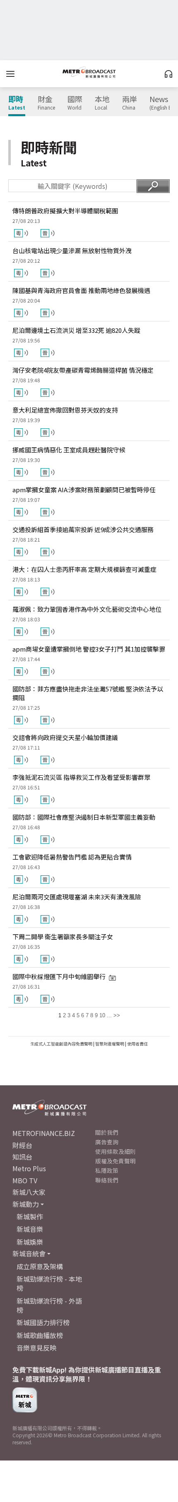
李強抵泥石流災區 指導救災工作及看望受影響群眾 (81, 777)
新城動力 (25, 1204)
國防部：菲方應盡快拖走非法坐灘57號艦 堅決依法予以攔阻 (87, 693)
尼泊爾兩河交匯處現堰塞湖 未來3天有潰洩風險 (76, 896)
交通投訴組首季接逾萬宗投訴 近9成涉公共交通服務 (83, 529)
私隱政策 (106, 1170)
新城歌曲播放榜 (40, 1335)
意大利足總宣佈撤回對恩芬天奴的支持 (65, 409)
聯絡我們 (106, 1180)
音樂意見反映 (36, 1348)
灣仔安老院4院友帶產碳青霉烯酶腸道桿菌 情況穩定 (83, 370)
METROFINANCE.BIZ (43, 1133)
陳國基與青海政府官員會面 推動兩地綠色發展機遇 (81, 290)
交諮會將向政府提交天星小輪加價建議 (65, 737)
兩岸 (129, 103)
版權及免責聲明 (115, 1161)
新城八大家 (29, 1192)
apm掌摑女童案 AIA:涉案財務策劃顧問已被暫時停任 (84, 489)
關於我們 (106, 1132)
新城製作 (30, 1216)
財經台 (22, 1145)
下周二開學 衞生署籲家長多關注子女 (62, 936)
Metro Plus (29, 1168)
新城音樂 (30, 1229)
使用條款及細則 (115, 1151)
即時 (16, 103)
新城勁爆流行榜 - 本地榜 (49, 1283)
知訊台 (22, 1157)
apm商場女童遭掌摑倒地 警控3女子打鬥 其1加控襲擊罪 (88, 649)
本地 (102, 103)
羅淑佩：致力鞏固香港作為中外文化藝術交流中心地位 (86, 609)
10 (102, 1015)
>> (116, 1015)
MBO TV (24, 1180)
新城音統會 (29, 1253)
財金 (46, 103)
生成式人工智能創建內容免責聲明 (61, 1043)
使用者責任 (137, 1043)
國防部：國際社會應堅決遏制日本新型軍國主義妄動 (83, 817)
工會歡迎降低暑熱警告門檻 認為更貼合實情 (72, 856)
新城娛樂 (30, 1242)
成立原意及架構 (40, 1266)
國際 (74, 103)
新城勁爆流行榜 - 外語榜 (49, 1305)
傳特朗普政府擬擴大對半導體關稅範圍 (65, 210)
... (109, 1015)
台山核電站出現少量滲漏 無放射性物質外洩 (72, 250)
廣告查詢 (106, 1142)
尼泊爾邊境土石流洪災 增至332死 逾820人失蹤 (76, 330)
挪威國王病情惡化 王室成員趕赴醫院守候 (68, 449)
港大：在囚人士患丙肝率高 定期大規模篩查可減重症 (84, 569)
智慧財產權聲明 (109, 1043)
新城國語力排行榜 (43, 1322)
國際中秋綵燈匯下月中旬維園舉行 (59, 976)
